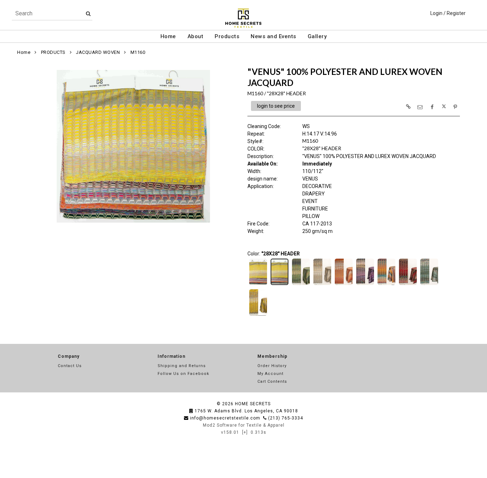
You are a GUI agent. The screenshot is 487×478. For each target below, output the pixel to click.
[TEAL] (429, 284)
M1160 (137, 52)
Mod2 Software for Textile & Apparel (243, 425)
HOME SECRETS (253, 403)
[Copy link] (408, 107)
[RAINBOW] (386, 284)
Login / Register (448, 13)
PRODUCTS (53, 52)
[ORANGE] (343, 284)
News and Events (273, 36)
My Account (270, 373)
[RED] (408, 284)
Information (171, 356)
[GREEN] (301, 284)
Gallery (317, 36)
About (196, 36)
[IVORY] (322, 284)
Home (168, 36)
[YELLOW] (258, 315)
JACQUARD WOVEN (98, 52)
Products (227, 36)
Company (69, 356)
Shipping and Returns (182, 365)
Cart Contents (272, 381)
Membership (272, 356)
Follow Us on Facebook (183, 373)
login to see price (276, 106)
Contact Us (70, 365)
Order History (272, 365)
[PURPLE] (365, 284)
